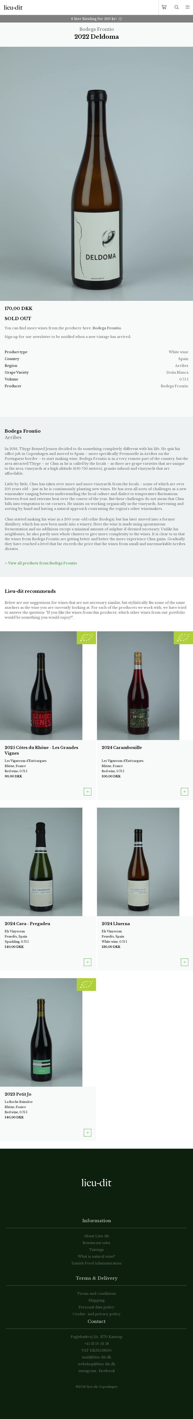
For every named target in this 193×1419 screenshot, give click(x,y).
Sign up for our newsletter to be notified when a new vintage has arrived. (68, 337)
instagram (87, 1371)
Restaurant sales (96, 1243)
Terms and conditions (96, 1293)
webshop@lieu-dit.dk (96, 1364)
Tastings (96, 1250)
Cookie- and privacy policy (97, 1314)
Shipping (96, 1300)
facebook (107, 1371)
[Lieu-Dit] (13, 7)
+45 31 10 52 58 (96, 1343)
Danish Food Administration (96, 1263)
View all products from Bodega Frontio (42, 563)
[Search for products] (176, 7)
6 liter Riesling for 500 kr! (94, 19)
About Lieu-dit (96, 1236)
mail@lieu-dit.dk (96, 1357)
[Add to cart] (87, 791)
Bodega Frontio (106, 328)
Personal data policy (96, 1307)
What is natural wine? (96, 1256)
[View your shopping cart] (165, 7)
